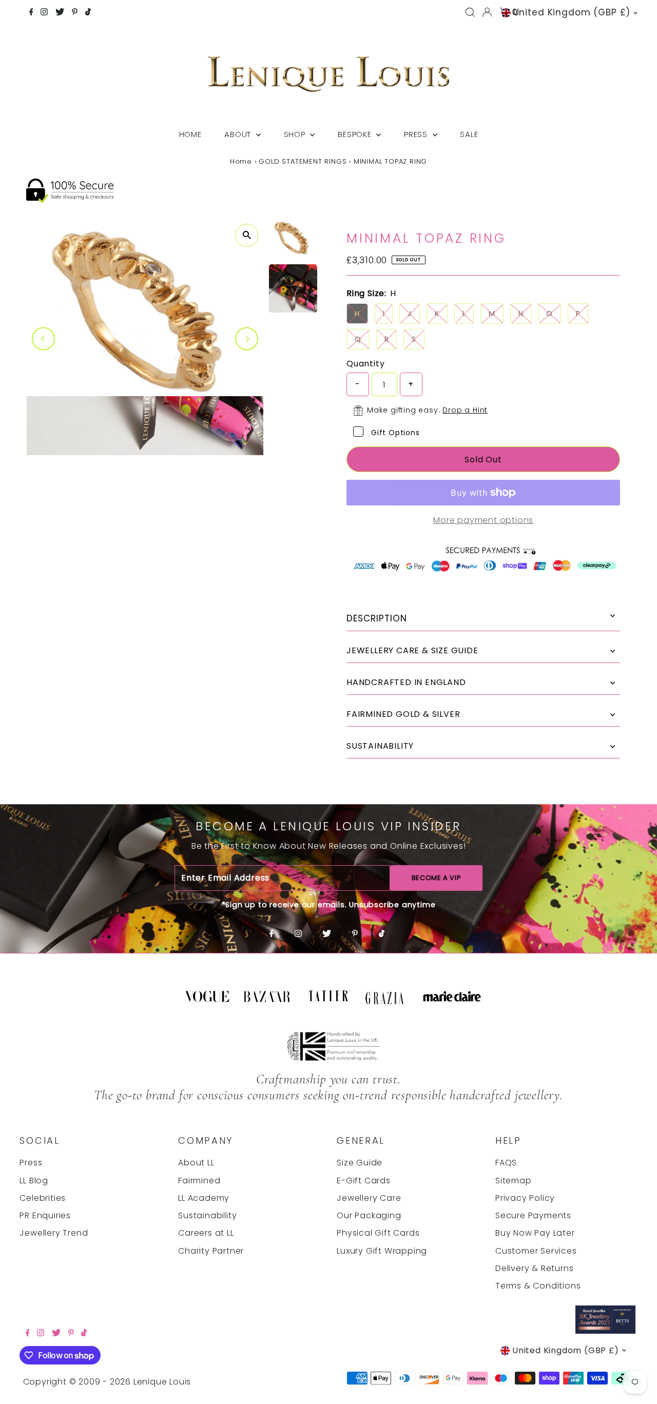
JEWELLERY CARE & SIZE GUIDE (412, 650)
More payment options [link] (483, 520)
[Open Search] (470, 12)
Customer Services (536, 1251)
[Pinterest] (74, 13)
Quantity (365, 363)
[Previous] (43, 338)
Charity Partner (211, 1251)
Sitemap (513, 1180)
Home (190, 134)
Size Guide (359, 1162)
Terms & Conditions (538, 1286)
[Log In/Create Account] (487, 12)
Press (417, 134)
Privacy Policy (525, 1198)
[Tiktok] (88, 13)
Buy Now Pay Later (535, 1233)
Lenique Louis (163, 1382)
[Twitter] (60, 13)
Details (483, 619)
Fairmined (199, 1180)
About (239, 134)
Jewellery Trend (54, 1233)
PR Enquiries (45, 1215)
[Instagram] (44, 13)
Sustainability (207, 1215)
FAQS (506, 1162)
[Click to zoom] (246, 235)
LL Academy (203, 1198)
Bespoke (356, 134)
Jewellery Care (369, 1198)
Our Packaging (369, 1215)
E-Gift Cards (364, 1180)
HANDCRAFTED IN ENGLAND (406, 682)
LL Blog (34, 1180)
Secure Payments (533, 1215)
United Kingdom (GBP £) (572, 12)
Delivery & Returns (534, 1268)
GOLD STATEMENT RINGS (302, 161)
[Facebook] (31, 13)
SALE (469, 134)
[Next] (246, 338)
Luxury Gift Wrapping (382, 1251)
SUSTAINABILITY (380, 746)
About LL (196, 1162)
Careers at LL (206, 1233)
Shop (296, 134)
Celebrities (43, 1198)
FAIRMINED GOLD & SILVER (403, 714)
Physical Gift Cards (378, 1233)
